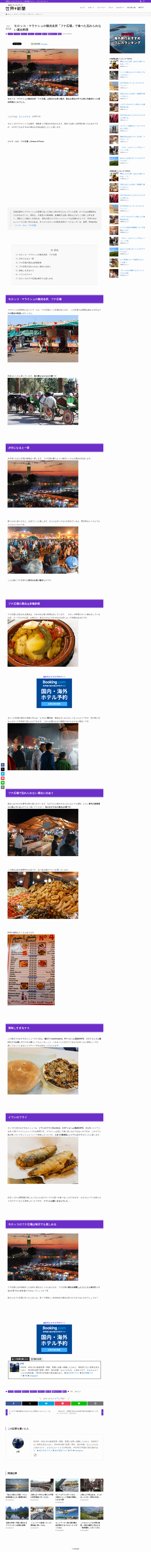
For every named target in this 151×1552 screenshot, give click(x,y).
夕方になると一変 (26, 259)
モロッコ (24, 34)
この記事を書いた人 (21, 1359)
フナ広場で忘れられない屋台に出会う (35, 267)
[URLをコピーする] (95, 1403)
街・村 (45, 34)
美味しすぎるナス (26, 271)
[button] (14, 1403)
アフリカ (16, 34)
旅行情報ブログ (61, 1451)
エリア (10, 34)
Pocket (44, 44)
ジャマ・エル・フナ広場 (25, 225)
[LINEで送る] (36, 44)
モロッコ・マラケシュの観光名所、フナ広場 (38, 255)
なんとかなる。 (25, 116)
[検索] (143, 1)
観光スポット (52, 34)
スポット (31, 34)
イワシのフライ (25, 274)
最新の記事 (37, 1359)
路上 (59, 34)
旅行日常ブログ (73, 1373)
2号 (22, 1364)
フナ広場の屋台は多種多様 (30, 263)
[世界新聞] (15, 7)
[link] (35, 1455)
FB (26, 1376)
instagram (33, 1376)
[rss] (140, 1)
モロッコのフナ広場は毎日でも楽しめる (36, 278)
